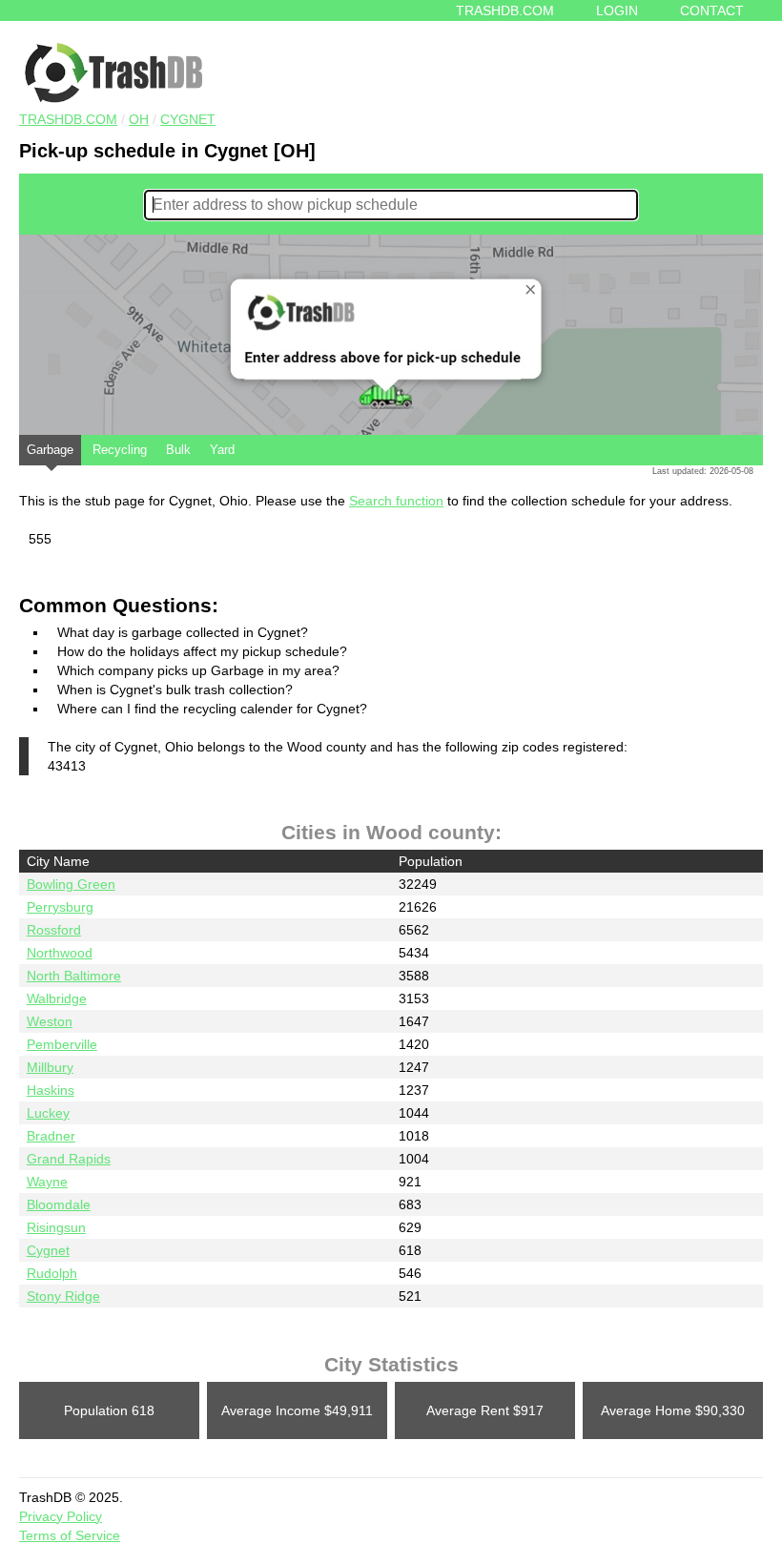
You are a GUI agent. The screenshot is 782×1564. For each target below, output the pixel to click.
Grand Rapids (69, 1158)
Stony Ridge (63, 1296)
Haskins (50, 1090)
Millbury (50, 1067)
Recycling (120, 449)
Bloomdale (59, 1204)
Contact (712, 10)
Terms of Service (69, 1535)
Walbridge (57, 998)
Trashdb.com (505, 10)
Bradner (51, 1135)
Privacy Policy (60, 1516)
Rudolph (52, 1273)
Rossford (54, 929)
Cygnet (188, 119)
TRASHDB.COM (68, 119)
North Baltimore (74, 975)
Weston (49, 1021)
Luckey (48, 1113)
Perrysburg (60, 907)
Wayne (47, 1181)
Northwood (60, 952)
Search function (396, 500)
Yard (222, 449)
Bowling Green (71, 884)
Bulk (178, 449)
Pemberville (62, 1044)
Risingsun (56, 1227)
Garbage (50, 449)
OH (139, 119)
